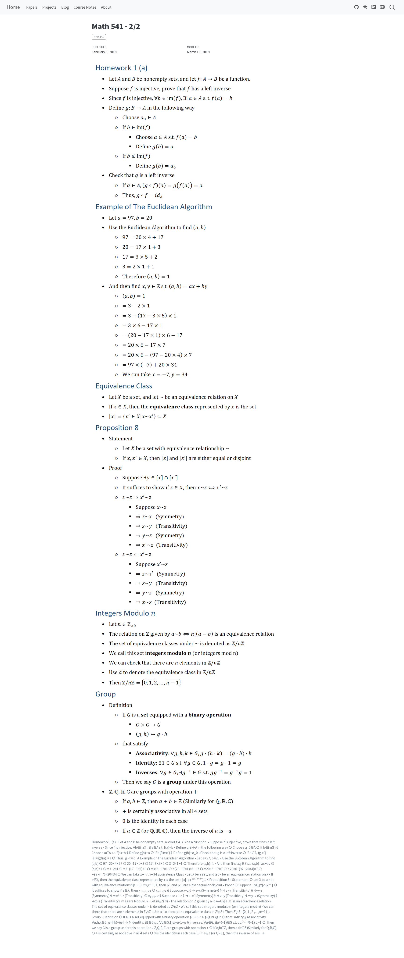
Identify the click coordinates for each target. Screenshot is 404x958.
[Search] (392, 7)
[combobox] (392, 7)
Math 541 (99, 36)
